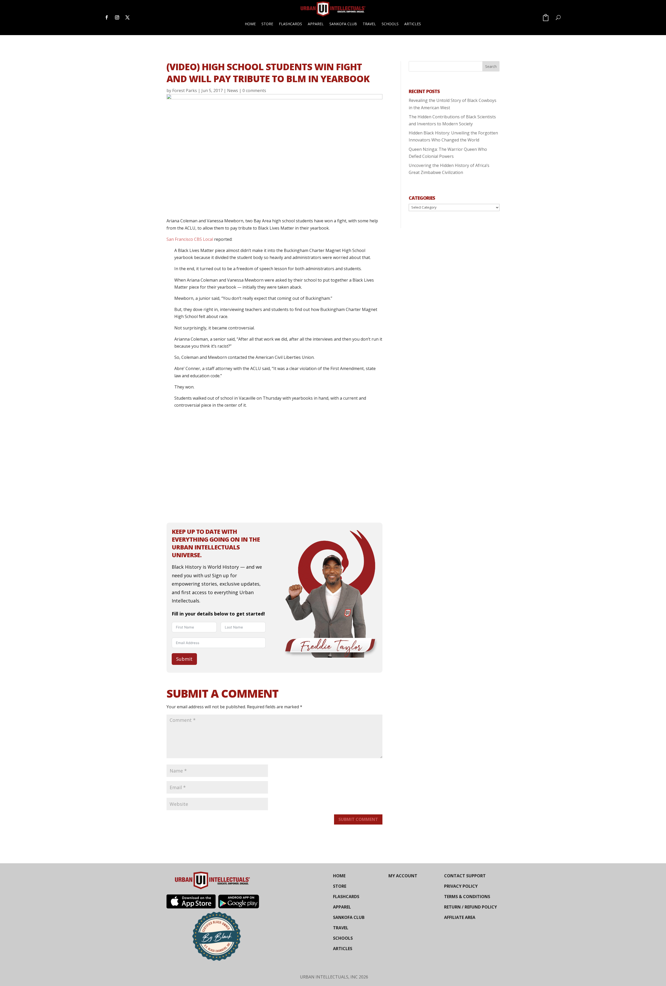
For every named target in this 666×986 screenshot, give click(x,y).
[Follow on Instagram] (117, 17)
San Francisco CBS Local (189, 239)
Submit (184, 659)
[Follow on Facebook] (107, 17)
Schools (390, 23)
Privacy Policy (461, 886)
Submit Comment (358, 819)
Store (267, 23)
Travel (369, 23)
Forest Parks (184, 90)
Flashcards (290, 23)
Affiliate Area (459, 917)
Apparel (316, 23)
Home (250, 23)
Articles (412, 23)
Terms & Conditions (467, 896)
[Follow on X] (127, 17)
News (232, 90)
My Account (402, 876)
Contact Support (465, 876)
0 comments (254, 90)
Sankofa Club (343, 23)
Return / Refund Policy (470, 907)
